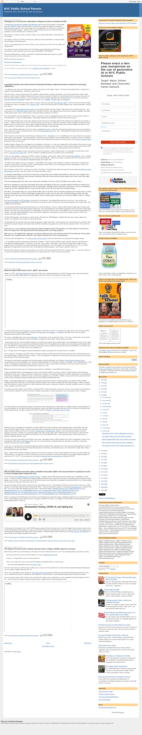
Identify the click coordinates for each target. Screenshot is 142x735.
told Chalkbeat (25, 441)
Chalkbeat (47, 99)
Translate (112, 569)
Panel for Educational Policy (23, 262)
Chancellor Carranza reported (41, 572)
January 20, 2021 (35, 564)
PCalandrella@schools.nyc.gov (32, 490)
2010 (102, 481)
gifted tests (22, 540)
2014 (102, 469)
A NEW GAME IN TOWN (111, 589)
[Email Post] (41, 74)
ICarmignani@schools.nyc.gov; (52, 490)
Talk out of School (22, 111)
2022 (102, 392)
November (105, 400)
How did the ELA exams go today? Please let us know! (113, 625)
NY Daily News (55, 99)
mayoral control (12, 77)
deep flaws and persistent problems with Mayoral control (24, 24)
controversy (26, 330)
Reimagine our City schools (23, 77)
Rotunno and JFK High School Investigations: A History (113, 676)
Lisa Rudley (50, 540)
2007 (102, 490)
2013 (102, 472)
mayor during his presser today (37, 238)
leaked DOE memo (47, 131)
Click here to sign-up (105, 350)
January (105, 431)
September (105, 406)
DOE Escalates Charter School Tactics (116, 666)
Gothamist (66, 99)
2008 (102, 487)
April (104, 422)
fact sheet (85, 531)
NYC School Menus (105, 699)
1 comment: (34, 258)
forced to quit (23, 210)
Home (48, 643)
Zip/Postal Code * (108, 121)
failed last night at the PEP (12, 28)
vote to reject (38, 262)
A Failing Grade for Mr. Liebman (106, 645)
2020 (102, 450)
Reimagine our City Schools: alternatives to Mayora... (118, 433)
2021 (102, 395)
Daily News (42, 332)
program (51, 463)
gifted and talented (12, 463)
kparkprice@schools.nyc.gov (32, 494)
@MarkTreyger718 (48, 555)
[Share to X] (47, 74)
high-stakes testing (30, 540)
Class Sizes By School (106, 691)
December (105, 397)
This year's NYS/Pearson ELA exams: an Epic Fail (113, 635)
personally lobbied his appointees (14, 99)
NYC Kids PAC (119, 170)
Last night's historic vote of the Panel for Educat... (117, 436)
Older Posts (87, 643)
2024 (102, 386)
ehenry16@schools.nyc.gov (67, 494)
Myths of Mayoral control (83, 139)
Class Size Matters (116, 162)
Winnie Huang (40, 431)
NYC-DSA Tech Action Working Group (112, 172)
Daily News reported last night (25, 273)
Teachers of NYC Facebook (40, 68)
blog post (76, 531)
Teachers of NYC (35, 77)
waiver (73, 540)
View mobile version (48, 646)
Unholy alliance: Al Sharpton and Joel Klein (117, 656)
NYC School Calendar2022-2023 (108, 697)
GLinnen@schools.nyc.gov (29, 492)
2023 (102, 389)
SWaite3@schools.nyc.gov (77, 488)
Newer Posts (8, 643)
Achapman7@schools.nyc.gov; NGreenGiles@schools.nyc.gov (57, 492)
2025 (102, 383)
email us (133, 370)
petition (37, 528)
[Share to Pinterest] (51, 74)
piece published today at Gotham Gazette (27, 476)
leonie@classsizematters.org (107, 707)
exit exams (16, 540)
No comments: (35, 74)
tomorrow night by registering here (52, 456)
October (105, 403)
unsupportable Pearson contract (25, 109)
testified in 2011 (34, 104)
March (104, 425)
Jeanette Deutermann (41, 540)
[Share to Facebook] (49, 74)
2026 (102, 380)
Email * (104, 115)
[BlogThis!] (45, 74)
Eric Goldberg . (76, 156)
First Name (106, 102)
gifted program (11, 262)
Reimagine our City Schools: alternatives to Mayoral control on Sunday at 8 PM (35, 21)
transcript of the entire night (18, 153)
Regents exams (67, 540)
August (104, 409)
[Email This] (44, 74)
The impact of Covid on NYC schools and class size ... (118, 445)
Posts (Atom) (17, 651)
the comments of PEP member (19, 200)
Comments (105, 129)
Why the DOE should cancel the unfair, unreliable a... (118, 442)
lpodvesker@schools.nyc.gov (13, 490)
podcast (61, 540)
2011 (102, 478)
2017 (102, 460)
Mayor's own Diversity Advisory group (58, 410)
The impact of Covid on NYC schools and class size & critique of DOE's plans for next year (39, 549)
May (104, 419)
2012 (102, 475)
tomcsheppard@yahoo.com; (50, 494)
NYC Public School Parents (22, 8)
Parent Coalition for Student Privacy (112, 167)
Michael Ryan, (51, 431)
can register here (76, 487)
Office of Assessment (23, 463)
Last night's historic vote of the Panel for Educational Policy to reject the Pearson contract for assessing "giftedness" (45, 85)
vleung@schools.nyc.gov (60, 488)
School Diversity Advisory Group (75, 360)
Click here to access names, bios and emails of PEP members (118, 23)
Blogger (121, 712)
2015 (102, 466)
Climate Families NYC (107, 170)
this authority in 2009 (60, 103)
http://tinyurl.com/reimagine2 (12, 62)
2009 (102, 484)
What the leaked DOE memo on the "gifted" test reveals (26, 270)
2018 (102, 457)
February (105, 428)
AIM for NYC (128, 172)
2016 (102, 463)
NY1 (42, 99)
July (103, 413)
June (104, 416)
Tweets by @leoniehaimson (107, 498)
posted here (33, 337)
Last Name (105, 109)
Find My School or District (106, 694)
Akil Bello (10, 540)
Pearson (33, 262)
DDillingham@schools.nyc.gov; (13, 494)
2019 (102, 453)
